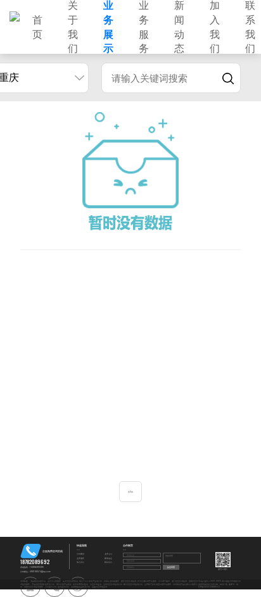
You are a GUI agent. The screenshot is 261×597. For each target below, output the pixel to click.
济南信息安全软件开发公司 (43, 584)
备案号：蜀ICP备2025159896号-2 (218, 585)
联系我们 (108, 562)
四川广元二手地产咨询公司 (90, 581)
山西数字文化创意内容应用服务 (157, 584)
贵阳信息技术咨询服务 (33, 587)
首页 (37, 27)
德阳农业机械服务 (111, 581)
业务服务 (80, 558)
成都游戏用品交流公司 (80, 587)
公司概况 (80, 554)
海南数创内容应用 (38, 581)
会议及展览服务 (54, 581)
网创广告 (223, 584)
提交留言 (171, 567)
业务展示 (108, 554)
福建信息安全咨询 (99, 587)
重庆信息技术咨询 (128, 581)
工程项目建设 (164, 581)
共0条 (130, 491)
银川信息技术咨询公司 (133, 584)
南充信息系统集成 (70, 581)
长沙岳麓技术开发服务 (146, 581)
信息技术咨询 (95, 584)
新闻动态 (108, 558)
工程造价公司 (50, 587)
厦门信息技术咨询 (179, 581)
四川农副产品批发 (64, 584)
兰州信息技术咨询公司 (112, 584)
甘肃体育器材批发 (80, 584)
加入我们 (80, 562)
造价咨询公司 (63, 587)
